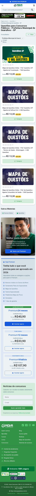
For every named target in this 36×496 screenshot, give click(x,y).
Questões (12, 21)
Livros (3, 440)
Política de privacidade (24, 413)
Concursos (4, 443)
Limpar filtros (5, 41)
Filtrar (32, 34)
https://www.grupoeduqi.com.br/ (19, 491)
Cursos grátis (23, 434)
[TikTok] (23, 425)
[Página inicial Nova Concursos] (7, 426)
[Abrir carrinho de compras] (34, 5)
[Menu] (2, 5)
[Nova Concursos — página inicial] (18, 5)
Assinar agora (19, 324)
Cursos (3, 437)
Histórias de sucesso (25, 443)
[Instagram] (30, 425)
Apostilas (4, 434)
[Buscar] (33, 10)
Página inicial (4, 21)
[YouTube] (33, 425)
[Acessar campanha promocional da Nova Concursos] (18, 15)
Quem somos (5, 431)
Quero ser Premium (19, 251)
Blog (20, 431)
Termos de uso (11, 493)
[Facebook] (26, 425)
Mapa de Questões (25, 440)
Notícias (21, 437)
